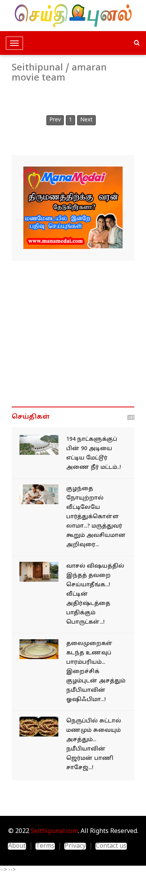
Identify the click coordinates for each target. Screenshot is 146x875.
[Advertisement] (73, 334)
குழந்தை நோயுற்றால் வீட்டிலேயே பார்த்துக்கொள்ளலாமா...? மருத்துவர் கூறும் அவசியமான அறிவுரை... (96, 517)
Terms (45, 846)
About (17, 846)
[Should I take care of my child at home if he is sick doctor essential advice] (38, 494)
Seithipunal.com (54, 831)
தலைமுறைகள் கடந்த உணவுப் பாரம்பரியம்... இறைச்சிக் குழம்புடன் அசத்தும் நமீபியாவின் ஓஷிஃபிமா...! (95, 671)
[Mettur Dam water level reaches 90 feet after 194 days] (38, 445)
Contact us (111, 846)
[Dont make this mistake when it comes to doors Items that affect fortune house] (38, 572)
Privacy (75, 846)
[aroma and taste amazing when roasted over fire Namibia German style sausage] (38, 726)
